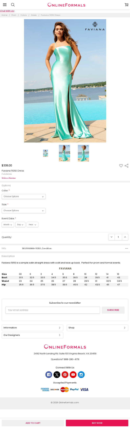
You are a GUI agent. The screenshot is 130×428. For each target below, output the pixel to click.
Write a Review (9, 178)
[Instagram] (81, 374)
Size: (5, 204)
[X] (56, 374)
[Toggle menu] (4, 4)
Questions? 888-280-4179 (65, 359)
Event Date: (9, 218)
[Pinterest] (65, 374)
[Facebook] (48, 374)
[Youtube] (73, 374)
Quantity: (7, 237)
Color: (6, 190)
